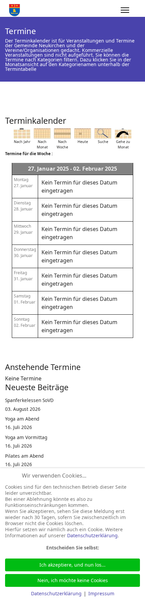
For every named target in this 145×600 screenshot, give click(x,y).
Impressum (101, 593)
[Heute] (82, 133)
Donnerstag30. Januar (25, 252)
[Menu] (125, 10)
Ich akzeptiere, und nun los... (72, 565)
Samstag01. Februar (24, 299)
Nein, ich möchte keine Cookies (72, 580)
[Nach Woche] (62, 133)
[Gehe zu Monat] (123, 133)
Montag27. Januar (23, 183)
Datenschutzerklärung (92, 535)
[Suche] (102, 133)
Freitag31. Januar (23, 276)
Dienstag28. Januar (23, 206)
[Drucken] (138, 117)
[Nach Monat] (42, 133)
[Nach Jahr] (21, 133)
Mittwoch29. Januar (23, 229)
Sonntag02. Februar (24, 322)
